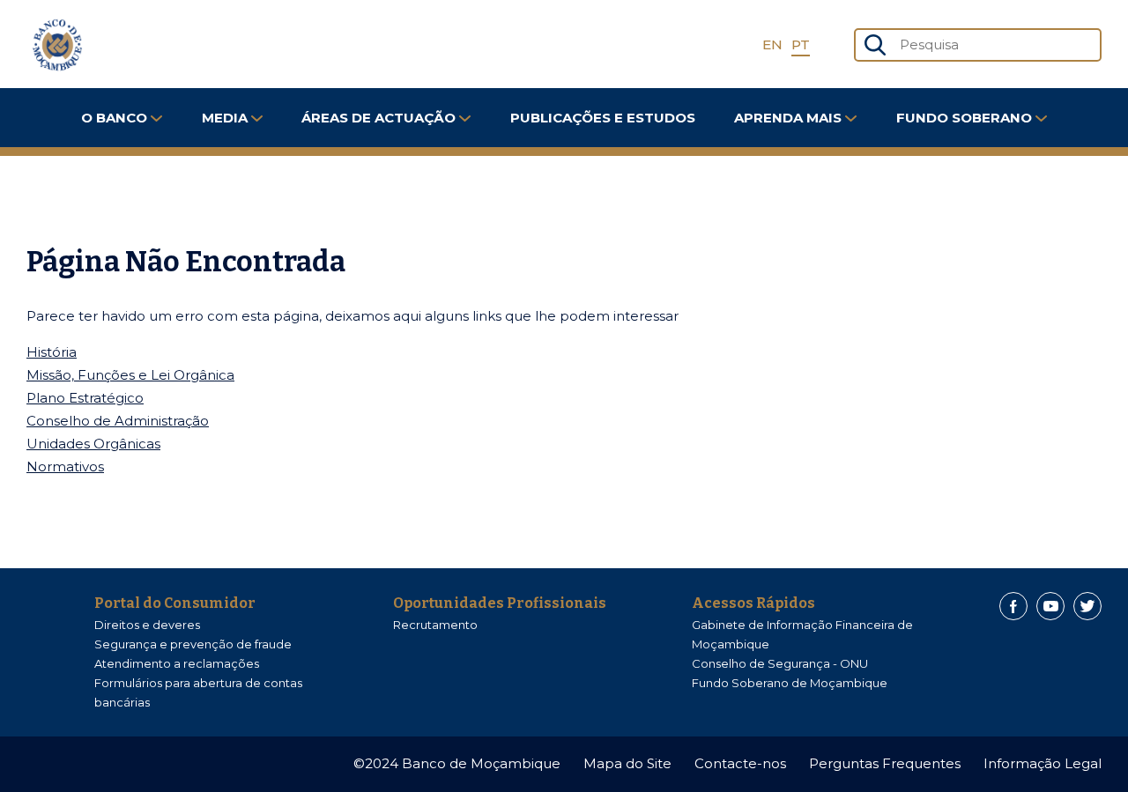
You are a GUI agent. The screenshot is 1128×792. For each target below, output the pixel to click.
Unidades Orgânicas (93, 443)
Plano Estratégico (85, 397)
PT (800, 44)
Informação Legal (1042, 763)
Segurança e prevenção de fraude (193, 644)
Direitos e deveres (147, 625)
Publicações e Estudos (602, 117)
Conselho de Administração (117, 420)
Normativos (65, 466)
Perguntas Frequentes (885, 763)
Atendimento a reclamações (176, 663)
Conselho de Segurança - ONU (780, 663)
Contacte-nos (740, 763)
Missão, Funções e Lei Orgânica (130, 374)
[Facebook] (1013, 606)
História (51, 352)
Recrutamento (435, 625)
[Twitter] (1087, 606)
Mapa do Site (627, 763)
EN (772, 44)
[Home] (57, 45)
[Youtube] (1050, 606)
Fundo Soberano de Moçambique (789, 683)
